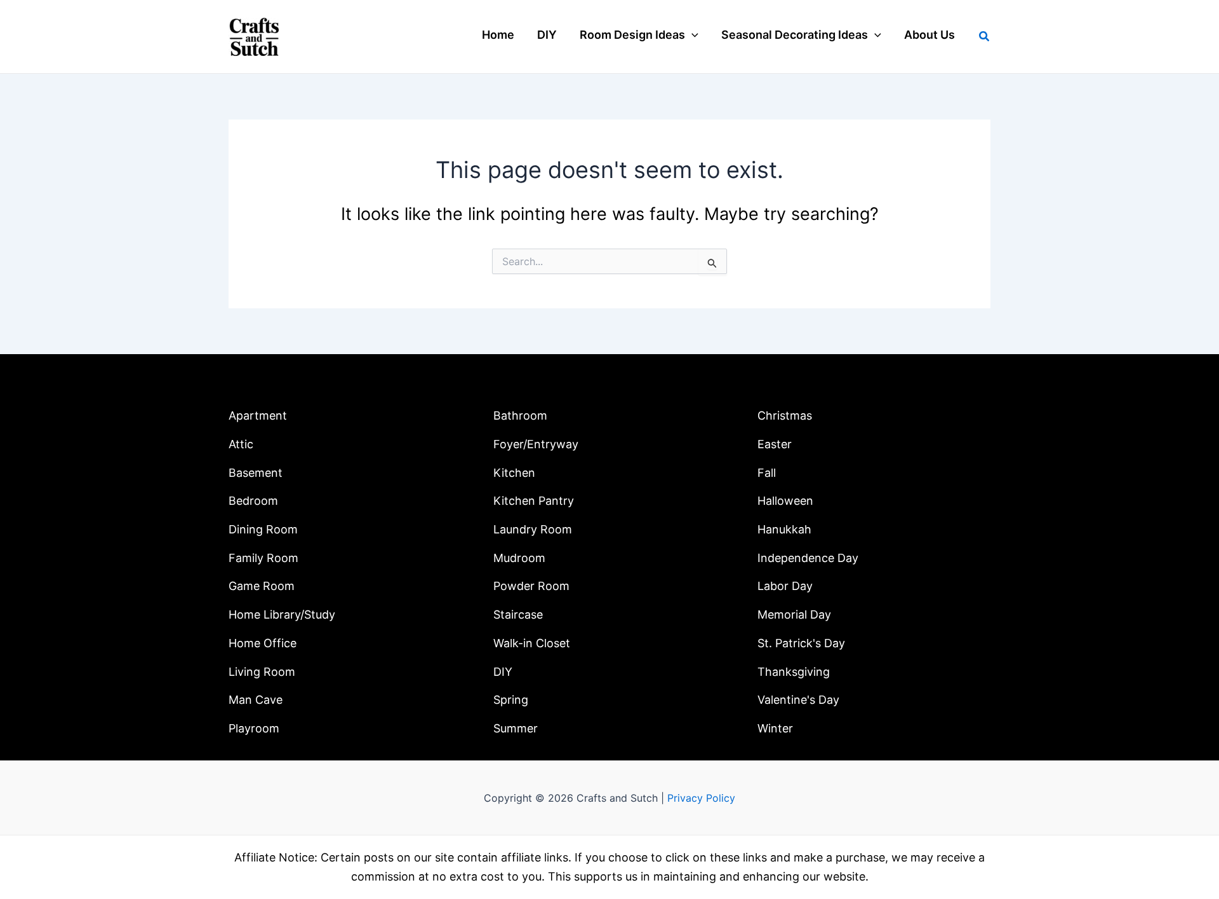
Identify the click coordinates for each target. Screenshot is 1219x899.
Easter (774, 444)
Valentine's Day (798, 699)
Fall (766, 472)
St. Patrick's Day (801, 643)
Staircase (518, 614)
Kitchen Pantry (533, 500)
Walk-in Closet (531, 643)
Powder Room (531, 586)
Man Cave (256, 699)
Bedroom (253, 500)
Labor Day (785, 586)
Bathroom (520, 415)
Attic (241, 444)
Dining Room (263, 529)
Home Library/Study (282, 614)
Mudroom (519, 558)
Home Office (262, 643)
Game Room (262, 586)
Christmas (784, 415)
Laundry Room (532, 529)
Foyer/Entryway (535, 444)
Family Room (263, 558)
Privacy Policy (701, 798)
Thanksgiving (793, 671)
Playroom (254, 728)
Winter (775, 728)
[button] (691, 35)
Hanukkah (784, 529)
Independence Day (807, 558)
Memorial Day (794, 614)
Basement (256, 472)
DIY (502, 671)
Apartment (258, 415)
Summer (515, 728)
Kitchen (514, 472)
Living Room (262, 671)
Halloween (785, 500)
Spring (510, 699)
